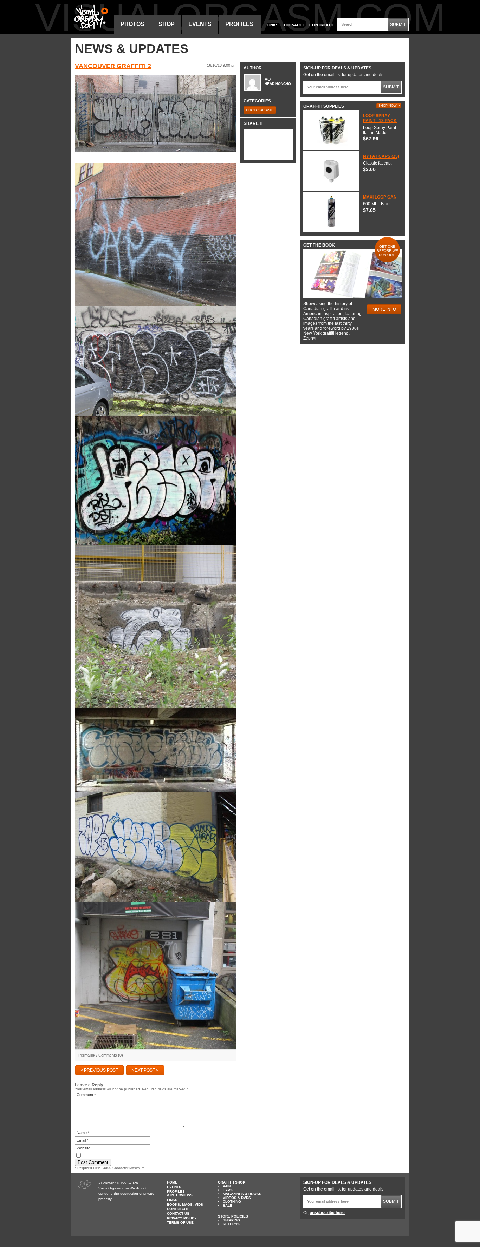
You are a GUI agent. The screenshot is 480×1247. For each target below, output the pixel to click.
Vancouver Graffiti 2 (113, 65)
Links (272, 25)
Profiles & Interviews (180, 1193)
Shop (166, 24)
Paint (228, 1186)
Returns (231, 1224)
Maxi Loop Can (380, 197)
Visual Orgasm (90, 17)
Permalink (86, 1055)
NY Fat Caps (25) (381, 156)
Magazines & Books (242, 1194)
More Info (384, 309)
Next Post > (144, 1070)
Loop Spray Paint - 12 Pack (380, 118)
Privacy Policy (182, 1218)
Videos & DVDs (237, 1198)
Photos (132, 24)
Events (200, 24)
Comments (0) (110, 1055)
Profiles (239, 24)
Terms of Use (180, 1223)
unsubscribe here (327, 1212)
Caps (228, 1190)
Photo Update (260, 110)
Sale (227, 1205)
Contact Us (178, 1213)
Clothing (232, 1202)
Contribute (322, 25)
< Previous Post (99, 1070)
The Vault (293, 25)
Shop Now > (389, 105)
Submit (398, 24)
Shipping (231, 1220)
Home (172, 1182)
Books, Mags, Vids (185, 1204)
